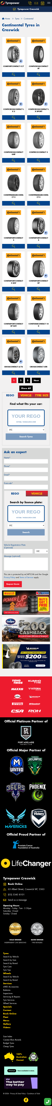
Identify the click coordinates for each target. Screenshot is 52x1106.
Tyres (6, 953)
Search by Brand (10, 963)
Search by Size (9, 960)
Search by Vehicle (11, 956)
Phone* (7, 466)
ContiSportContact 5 (38, 239)
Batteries (6, 990)
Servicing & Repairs (11, 996)
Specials (7, 1006)
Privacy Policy (9, 577)
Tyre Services (8, 1000)
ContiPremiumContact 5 (38, 196)
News (6, 1020)
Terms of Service (26, 577)
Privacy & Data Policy (18, 1093)
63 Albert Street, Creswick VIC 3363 (26, 889)
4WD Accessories (11, 986)
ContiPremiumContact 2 (13, 196)
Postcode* (8, 483)
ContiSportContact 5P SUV (13, 325)
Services (7, 983)
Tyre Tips (7, 970)
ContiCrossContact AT (38, 67)
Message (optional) (12, 556)
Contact (7, 1010)
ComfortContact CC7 (13, 66)
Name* (7, 457)
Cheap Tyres (8, 1046)
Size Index (7, 1036)
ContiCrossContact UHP (13, 153)
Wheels (7, 973)
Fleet (5, 1017)
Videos (6, 1027)
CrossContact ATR (38, 367)
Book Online (9, 1013)
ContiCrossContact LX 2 (13, 110)
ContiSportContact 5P (38, 282)
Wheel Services (10, 1003)
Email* (7, 474)
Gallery (7, 1024)
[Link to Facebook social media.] (26, 1100)
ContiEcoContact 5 (38, 152)
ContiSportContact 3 (13, 239)
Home (7, 18)
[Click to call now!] (29, 3)
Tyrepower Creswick (28, 9)
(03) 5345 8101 (16, 894)
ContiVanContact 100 (39, 325)
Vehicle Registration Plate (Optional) (14, 546)
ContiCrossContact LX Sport (38, 110)
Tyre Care (7, 966)
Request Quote (12, 584)
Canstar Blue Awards (12, 1039)
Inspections (7, 993)
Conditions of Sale (33, 1093)
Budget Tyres (8, 1043)
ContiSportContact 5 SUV (13, 282)
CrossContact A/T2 (13, 367)
